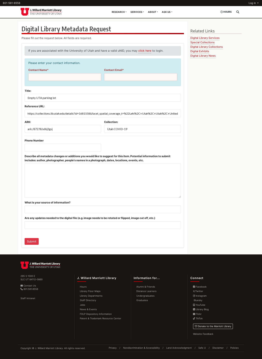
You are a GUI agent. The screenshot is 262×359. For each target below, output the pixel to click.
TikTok (199, 318)
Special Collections (202, 42)
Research (118, 12)
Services (136, 12)
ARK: (28, 122)
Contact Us (29, 285)
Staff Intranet (27, 298)
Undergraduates (145, 295)
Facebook (201, 286)
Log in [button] (252, 2)
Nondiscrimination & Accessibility (141, 347)
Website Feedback (203, 333)
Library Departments (91, 295)
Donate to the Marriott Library (214, 326)
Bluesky (197, 300)
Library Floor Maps (90, 291)
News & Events (88, 309)
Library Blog (202, 309)
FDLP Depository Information (96, 313)
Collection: (111, 122)
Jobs (82, 304)
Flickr (198, 313)
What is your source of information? (47, 202)
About (152, 12)
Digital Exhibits (199, 51)
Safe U (202, 347)
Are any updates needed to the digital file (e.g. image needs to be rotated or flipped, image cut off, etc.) (90, 218)
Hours (83, 286)
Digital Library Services (205, 38)
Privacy (113, 347)
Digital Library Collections (206, 46)
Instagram (201, 295)
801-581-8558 (11, 2)
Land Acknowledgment (179, 347)
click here (144, 50)
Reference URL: (35, 106)
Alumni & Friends (145, 286)
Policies (234, 347)
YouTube (200, 304)
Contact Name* (38, 70)
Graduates (142, 300)
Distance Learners (146, 291)
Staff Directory (88, 300)
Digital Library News (203, 55)
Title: (28, 90)
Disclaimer (218, 347)
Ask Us (166, 12)
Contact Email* (114, 70)
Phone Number (34, 140)
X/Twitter (198, 291)
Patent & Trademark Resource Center (100, 318)
